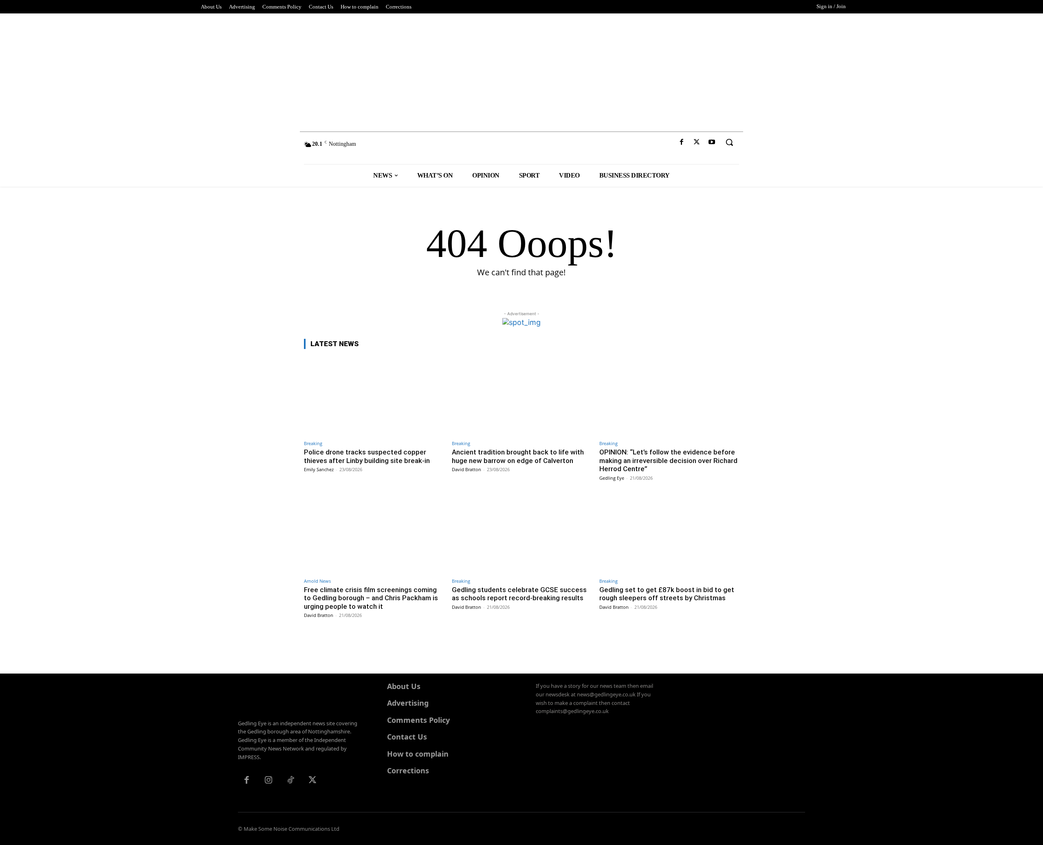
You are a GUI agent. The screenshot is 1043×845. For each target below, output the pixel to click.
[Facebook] (681, 142)
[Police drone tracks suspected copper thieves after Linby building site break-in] (374, 396)
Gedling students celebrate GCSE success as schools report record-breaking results (519, 594)
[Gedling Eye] (522, 148)
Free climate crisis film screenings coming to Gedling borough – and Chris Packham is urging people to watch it (371, 598)
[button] (729, 142)
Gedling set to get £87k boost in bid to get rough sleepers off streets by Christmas (666, 594)
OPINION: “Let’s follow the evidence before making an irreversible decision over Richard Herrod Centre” (668, 460)
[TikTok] (290, 780)
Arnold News (317, 581)
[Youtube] (711, 142)
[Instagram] (268, 780)
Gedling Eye (611, 478)
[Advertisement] (521, 70)
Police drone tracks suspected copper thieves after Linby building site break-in (367, 456)
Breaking (313, 443)
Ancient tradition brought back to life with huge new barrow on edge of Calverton (518, 456)
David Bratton (466, 469)
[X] (696, 142)
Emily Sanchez (319, 469)
